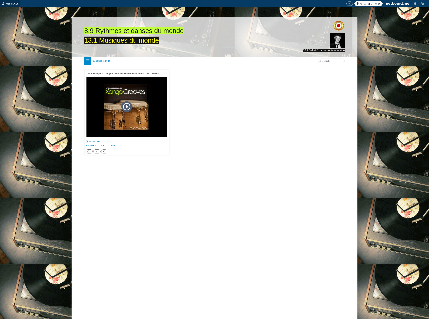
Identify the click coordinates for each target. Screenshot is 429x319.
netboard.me (397, 3)
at (100, 145)
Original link (95, 141)
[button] (422, 3)
